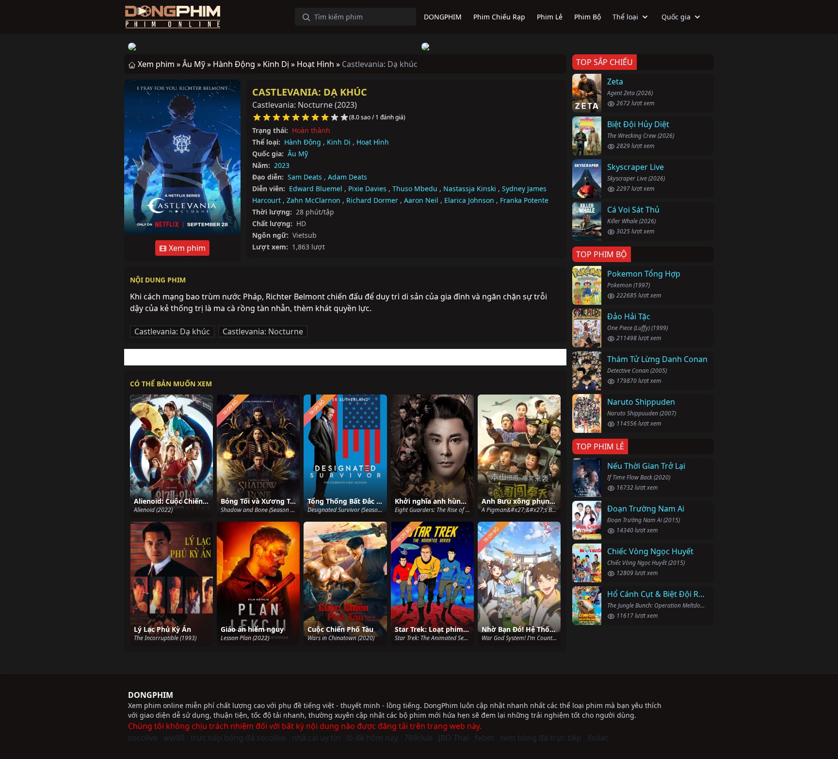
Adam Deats (347, 177)
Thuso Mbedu (414, 188)
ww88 (174, 737)
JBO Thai (453, 737)
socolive (143, 737)
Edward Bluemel (315, 188)
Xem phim (186, 248)
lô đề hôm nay (372, 737)
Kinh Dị (339, 142)
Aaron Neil (421, 200)
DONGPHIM (150, 695)
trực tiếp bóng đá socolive (238, 737)
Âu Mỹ (298, 153)
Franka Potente (524, 200)
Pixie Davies (367, 188)
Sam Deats (305, 177)
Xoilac (598, 737)
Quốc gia (676, 16)
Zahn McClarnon (313, 200)
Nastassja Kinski (469, 188)
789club (418, 737)
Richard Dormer (372, 200)
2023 (282, 165)
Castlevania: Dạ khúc (309, 92)
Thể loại (625, 16)
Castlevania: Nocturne (263, 331)
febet (484, 737)
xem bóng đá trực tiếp (540, 737)
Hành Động (302, 142)
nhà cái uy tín (316, 737)
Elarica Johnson (469, 200)
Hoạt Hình (372, 142)
